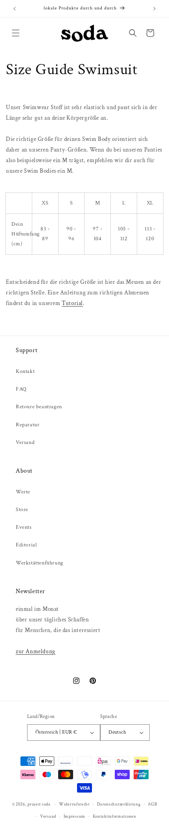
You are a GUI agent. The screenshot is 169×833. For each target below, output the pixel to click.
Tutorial (72, 303)
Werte (23, 491)
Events (24, 527)
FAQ (21, 389)
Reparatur (27, 424)
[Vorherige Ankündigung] (14, 8)
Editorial (26, 544)
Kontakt (25, 371)
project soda (39, 804)
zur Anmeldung (35, 651)
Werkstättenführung (39, 562)
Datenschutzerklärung (119, 804)
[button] (15, 33)
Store (22, 509)
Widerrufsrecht (74, 804)
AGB (152, 804)
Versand (25, 442)
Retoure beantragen (39, 406)
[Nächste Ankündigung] (154, 8)
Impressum (74, 816)
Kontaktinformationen (114, 816)
